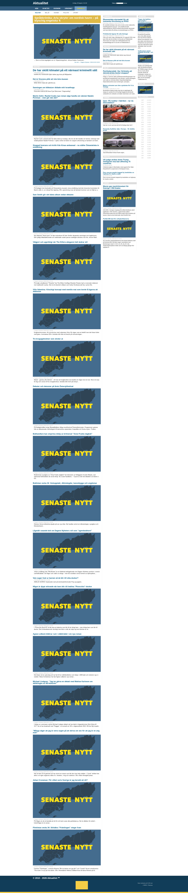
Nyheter (46, 8)
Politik (66, 13)
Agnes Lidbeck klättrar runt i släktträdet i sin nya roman (57, 634)
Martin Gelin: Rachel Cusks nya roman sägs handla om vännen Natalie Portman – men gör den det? (63, 97)
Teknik (56, 13)
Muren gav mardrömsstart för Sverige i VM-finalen (116, 187)
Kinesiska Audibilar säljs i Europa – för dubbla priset (119, 129)
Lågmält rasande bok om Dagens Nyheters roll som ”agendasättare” (62, 531)
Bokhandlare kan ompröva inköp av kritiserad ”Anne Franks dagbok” (62, 434)
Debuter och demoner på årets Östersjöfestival (53, 386)
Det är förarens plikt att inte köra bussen (50, 79)
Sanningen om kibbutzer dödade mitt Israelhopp (54, 88)
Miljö (47, 13)
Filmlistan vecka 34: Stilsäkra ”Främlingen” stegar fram (57, 828)
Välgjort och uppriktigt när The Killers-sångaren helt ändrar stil (60, 242)
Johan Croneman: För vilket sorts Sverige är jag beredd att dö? (60, 780)
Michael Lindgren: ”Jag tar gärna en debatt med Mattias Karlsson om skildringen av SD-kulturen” (63, 682)
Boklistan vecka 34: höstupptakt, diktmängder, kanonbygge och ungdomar (65, 483)
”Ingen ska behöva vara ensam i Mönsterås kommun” (145, 20)
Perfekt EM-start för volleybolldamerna (116, 219)
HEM (36, 8)
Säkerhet (68, 8)
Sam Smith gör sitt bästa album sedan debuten (53, 195)
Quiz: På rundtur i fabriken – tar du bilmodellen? (118, 102)
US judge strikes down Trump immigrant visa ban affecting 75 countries (116, 161)
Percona (150, 885)
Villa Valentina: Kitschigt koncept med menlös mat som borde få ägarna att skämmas (65, 290)
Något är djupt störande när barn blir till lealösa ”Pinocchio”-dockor (62, 587)
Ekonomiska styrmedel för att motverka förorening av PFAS (116, 20)
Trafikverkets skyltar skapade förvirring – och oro (145, 52)
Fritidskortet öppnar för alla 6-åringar (115, 34)
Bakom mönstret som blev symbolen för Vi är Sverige (118, 86)
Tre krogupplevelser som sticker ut (48, 339)
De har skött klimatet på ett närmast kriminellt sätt (65, 70)
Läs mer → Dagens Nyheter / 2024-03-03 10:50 (87, 62)
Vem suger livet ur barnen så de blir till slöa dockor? (55, 578)
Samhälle (81, 8)
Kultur (38, 13)
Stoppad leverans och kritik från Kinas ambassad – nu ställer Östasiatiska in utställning (66, 146)
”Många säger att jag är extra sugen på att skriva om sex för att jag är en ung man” (66, 732)
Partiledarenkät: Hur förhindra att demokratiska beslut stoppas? (117, 72)
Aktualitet (52, 878)
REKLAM (142, 84)
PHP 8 (145, 885)
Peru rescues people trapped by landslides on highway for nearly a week (118, 173)
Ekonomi (57, 8)
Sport (75, 13)
